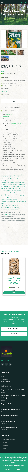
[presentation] (11, 302)
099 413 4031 (5, 91)
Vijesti (4, 448)
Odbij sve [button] (7, 469)
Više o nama (4, 360)
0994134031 (8, 214)
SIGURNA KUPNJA (8, 439)
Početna (5, 442)
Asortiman (5, 445)
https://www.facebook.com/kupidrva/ (16, 220)
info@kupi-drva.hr (9, 216)
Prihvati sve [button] (20, 469)
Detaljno (14, 293)
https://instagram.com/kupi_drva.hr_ (16, 218)
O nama (5, 451)
